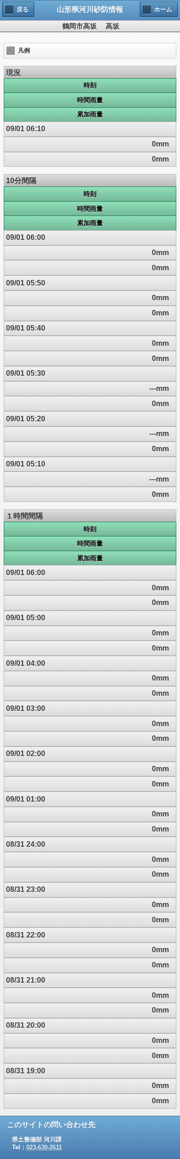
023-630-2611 (44, 1147)
